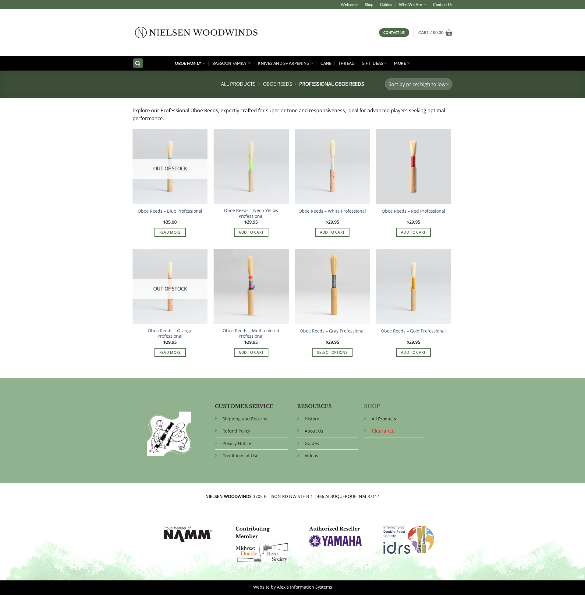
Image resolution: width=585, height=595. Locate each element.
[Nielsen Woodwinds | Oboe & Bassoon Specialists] (196, 33)
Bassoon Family (229, 63)
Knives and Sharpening (283, 63)
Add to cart (251, 232)
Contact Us (442, 4)
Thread (346, 63)
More (400, 63)
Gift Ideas (372, 63)
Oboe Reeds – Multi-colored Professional (251, 333)
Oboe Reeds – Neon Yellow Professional (251, 213)
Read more (170, 232)
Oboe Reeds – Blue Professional (170, 211)
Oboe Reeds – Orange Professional (170, 333)
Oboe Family (188, 63)
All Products (238, 84)
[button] (435, 32)
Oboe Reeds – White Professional (332, 211)
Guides (386, 4)
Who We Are (410, 4)
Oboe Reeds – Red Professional (413, 211)
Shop (369, 4)
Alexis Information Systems (304, 587)
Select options (332, 352)
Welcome (349, 4)
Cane (326, 63)
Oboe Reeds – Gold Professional (413, 331)
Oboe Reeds (277, 84)
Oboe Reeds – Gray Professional (332, 331)
